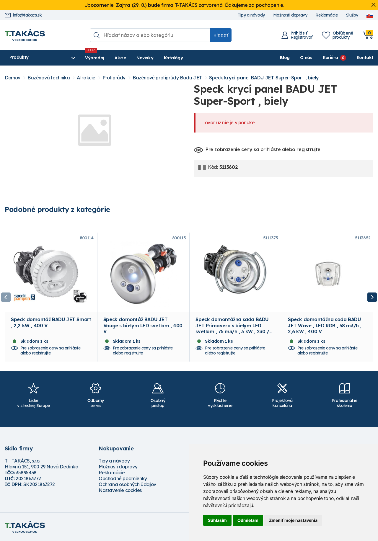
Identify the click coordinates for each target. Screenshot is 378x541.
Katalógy (173, 58)
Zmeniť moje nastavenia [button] (293, 520)
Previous (6, 297)
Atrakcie (86, 78)
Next (372, 297)
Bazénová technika (48, 78)
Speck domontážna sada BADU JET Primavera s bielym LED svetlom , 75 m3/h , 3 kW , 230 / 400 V (232, 328)
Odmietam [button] (247, 520)
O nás (306, 57)
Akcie (120, 58)
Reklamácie (326, 15)
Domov (12, 78)
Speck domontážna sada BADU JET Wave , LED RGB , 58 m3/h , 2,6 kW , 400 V (324, 325)
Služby (352, 15)
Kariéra (330, 57)
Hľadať (221, 35)
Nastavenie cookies (120, 490)
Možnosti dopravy (290, 15)
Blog (284, 57)
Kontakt (365, 57)
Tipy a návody (251, 15)
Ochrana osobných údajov (127, 484)
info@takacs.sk (27, 15)
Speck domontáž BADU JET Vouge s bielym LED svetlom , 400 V (143, 325)
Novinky (144, 58)
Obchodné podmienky (123, 478)
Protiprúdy (114, 78)
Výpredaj (94, 58)
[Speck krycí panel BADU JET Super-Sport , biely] (94, 130)
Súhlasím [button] (217, 520)
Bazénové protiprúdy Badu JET (167, 78)
